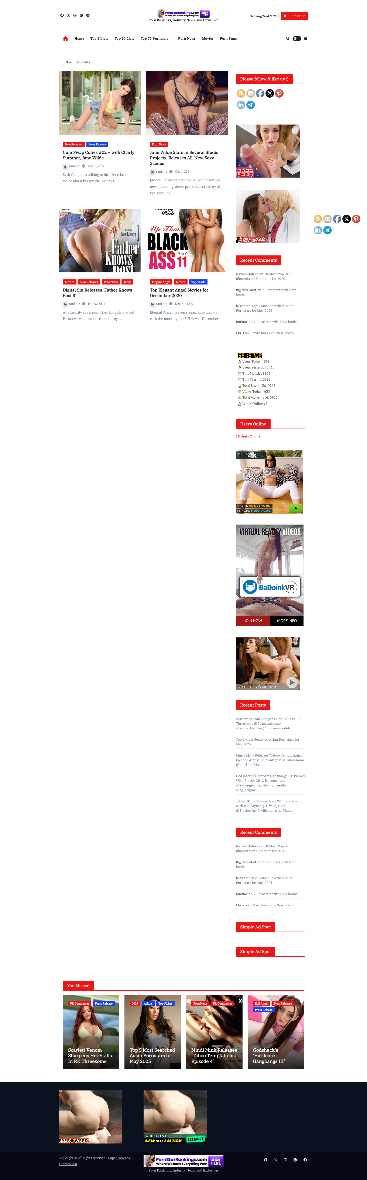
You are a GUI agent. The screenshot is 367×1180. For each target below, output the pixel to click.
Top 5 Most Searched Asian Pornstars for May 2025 (265, 308)
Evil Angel (261, 1003)
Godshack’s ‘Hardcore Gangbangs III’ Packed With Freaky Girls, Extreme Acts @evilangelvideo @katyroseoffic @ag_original (270, 783)
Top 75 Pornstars (155, 38)
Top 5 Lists (99, 38)
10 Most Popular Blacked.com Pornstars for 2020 (263, 276)
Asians (148, 1003)
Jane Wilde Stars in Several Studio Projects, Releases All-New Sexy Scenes (184, 157)
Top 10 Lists (124, 38)
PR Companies (79, 1003)
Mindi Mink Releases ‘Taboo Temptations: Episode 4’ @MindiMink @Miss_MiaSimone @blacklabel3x (270, 760)
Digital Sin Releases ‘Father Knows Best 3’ (97, 292)
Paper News (117, 1157)
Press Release (97, 144)
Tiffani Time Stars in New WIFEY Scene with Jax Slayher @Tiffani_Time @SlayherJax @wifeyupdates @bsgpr (267, 806)
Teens (127, 282)
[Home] (65, 38)
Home (79, 38)
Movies (208, 38)
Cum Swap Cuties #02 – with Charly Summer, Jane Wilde (98, 155)
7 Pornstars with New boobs (275, 321)
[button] (305, 38)
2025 (135, 1003)
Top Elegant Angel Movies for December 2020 (179, 292)
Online (248, 436)
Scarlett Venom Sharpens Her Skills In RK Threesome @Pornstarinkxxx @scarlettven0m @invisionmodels (268, 723)
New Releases (74, 144)
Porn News (187, 38)
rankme (75, 166)
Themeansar (68, 1164)
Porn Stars (228, 38)
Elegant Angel (161, 282)
